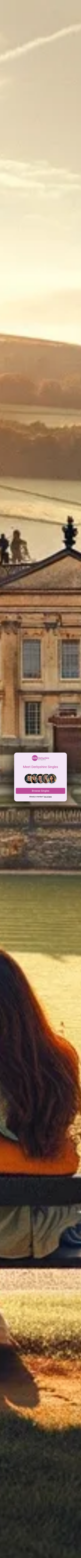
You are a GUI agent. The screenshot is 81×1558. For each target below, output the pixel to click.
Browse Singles (40, 790)
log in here (48, 797)
